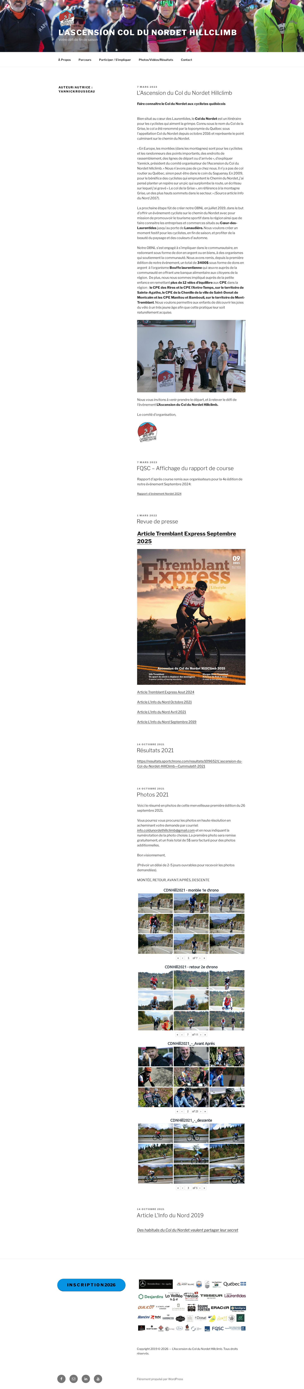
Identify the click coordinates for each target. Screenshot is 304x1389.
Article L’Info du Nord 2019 (170, 1215)
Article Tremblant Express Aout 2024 (165, 692)
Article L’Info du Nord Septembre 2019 (166, 722)
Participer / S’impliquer (115, 59)
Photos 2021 (153, 794)
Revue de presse (157, 521)
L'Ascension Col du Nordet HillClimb (148, 32)
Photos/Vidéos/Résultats (156, 59)
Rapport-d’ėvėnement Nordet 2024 (159, 493)
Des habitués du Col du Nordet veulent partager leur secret (187, 1230)
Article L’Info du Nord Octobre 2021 (164, 702)
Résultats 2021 (155, 750)
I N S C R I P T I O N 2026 (91, 1284)
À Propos (64, 59)
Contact (186, 59)
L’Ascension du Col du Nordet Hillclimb (184, 93)
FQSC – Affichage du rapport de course (185, 468)
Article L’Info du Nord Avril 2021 (161, 712)
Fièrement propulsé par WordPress (160, 1379)
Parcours (85, 59)
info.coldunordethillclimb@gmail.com (166, 830)
